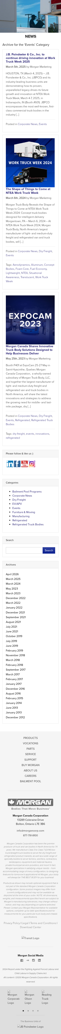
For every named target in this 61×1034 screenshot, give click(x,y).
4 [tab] (38, 1010)
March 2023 (13, 593)
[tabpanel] (13, 999)
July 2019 (11, 641)
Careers (30, 776)
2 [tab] (28, 1010)
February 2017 (14, 679)
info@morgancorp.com (30, 831)
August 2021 (13, 622)
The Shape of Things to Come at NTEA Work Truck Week (28, 191)
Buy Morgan (31, 765)
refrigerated (13, 438)
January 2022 (14, 608)
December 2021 (15, 612)
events (30, 434)
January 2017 (14, 684)
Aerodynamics (21, 265)
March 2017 (13, 674)
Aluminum (37, 265)
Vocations (30, 743)
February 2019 (14, 651)
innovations (42, 434)
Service (30, 754)
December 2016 (15, 689)
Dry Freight (45, 251)
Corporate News (28, 124)
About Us (30, 770)
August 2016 (13, 694)
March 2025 (13, 579)
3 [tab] (33, 1010)
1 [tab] (23, 1010)
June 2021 (12, 631)
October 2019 (14, 636)
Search (49, 550)
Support (30, 760)
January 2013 (14, 712)
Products (30, 738)
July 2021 (11, 627)
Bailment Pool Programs (27, 492)
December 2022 (16, 598)
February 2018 (14, 665)
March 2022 (13, 603)
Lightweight (13, 273)
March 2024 (13, 584)
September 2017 (16, 670)
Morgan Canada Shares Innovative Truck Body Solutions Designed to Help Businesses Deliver (29, 350)
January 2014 (14, 703)
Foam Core (22, 269)
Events (43, 124)
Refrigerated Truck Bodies (28, 524)
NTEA (24, 273)
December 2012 (15, 717)
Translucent (27, 277)
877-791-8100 (30, 835)
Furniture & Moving (23, 512)
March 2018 (13, 660)
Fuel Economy (38, 269)
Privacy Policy (12, 923)
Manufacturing (21, 516)
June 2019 (12, 646)
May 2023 (12, 589)
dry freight (19, 434)
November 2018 (15, 655)
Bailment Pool (30, 781)
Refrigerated (22, 420)
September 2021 (16, 617)
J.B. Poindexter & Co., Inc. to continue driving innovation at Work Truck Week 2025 (30, 58)
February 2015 (14, 698)
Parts (31, 749)
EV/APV (17, 504)
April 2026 (12, 574)
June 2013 (12, 708)
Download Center (30, 927)
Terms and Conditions (43, 923)
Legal (25, 923)
